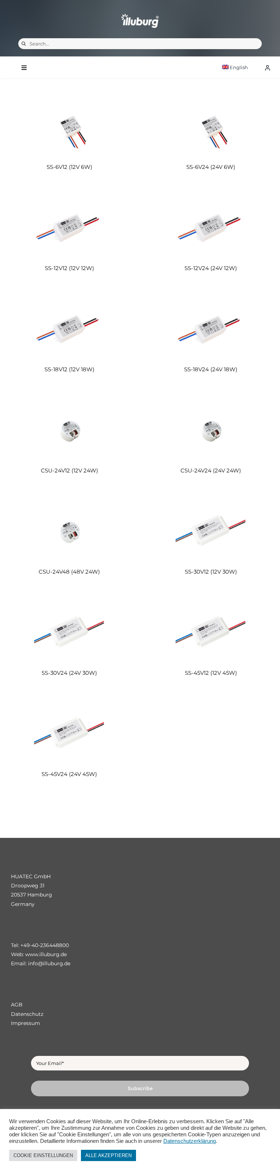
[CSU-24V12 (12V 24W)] (69, 430)
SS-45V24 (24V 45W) (69, 774)
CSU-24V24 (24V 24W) (210, 470)
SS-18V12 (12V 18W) (69, 369)
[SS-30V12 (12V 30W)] (211, 531)
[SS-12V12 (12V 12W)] (69, 227)
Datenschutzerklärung (189, 1141)
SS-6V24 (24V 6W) (210, 166)
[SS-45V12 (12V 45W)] (211, 632)
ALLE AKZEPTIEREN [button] (108, 1155)
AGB (17, 1004)
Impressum (25, 1023)
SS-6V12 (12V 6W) (69, 166)
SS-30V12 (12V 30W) (211, 571)
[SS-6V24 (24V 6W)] (211, 126)
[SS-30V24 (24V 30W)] (69, 632)
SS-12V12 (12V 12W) (69, 268)
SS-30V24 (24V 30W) (69, 672)
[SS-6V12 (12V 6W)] (69, 126)
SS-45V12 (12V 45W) (211, 672)
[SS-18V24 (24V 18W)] (211, 328)
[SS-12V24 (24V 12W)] (211, 227)
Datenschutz (27, 1014)
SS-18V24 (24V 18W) (210, 369)
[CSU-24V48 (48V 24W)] (69, 531)
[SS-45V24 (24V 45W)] (69, 733)
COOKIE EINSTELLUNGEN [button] (43, 1155)
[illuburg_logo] (140, 13)
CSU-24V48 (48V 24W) (69, 571)
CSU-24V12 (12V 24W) (69, 470)
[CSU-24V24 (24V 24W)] (211, 430)
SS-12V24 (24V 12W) (210, 268)
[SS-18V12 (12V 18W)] (69, 328)
